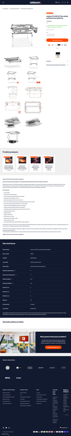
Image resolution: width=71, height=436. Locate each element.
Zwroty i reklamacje (6, 394)
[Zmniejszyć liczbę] (48, 35)
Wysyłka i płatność (6, 392)
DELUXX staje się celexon (41, 394)
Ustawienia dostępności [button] (24, 403)
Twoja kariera (39, 396)
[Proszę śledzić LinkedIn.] (9, 427)
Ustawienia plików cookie (25, 401)
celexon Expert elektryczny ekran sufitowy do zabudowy (22, 167)
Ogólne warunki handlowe (41, 401)
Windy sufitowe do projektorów (27, 8)
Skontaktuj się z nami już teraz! (53, 347)
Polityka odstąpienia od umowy (9, 396)
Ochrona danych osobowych (41, 399)
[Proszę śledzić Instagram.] (3, 427)
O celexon (38, 392)
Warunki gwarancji (6, 401)
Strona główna (5, 8)
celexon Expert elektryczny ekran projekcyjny (35, 167)
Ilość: (47, 32)
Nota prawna (38, 403)
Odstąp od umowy (6, 399)
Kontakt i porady (23, 392)
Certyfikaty (22, 399)
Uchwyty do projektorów (14, 8)
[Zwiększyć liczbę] (53, 35)
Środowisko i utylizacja (7, 403)
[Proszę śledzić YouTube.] (6, 427)
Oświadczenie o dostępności (25, 405)
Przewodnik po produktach (25, 396)
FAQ (21, 394)
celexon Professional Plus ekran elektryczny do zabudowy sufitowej (8, 167)
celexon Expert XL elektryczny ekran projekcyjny (49, 167)
